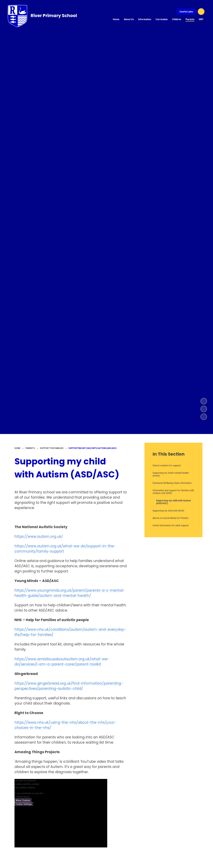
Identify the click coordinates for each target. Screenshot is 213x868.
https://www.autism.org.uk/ (38, 536)
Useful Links (186, 11)
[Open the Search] (201, 11)
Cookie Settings (24, 804)
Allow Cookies (23, 800)
